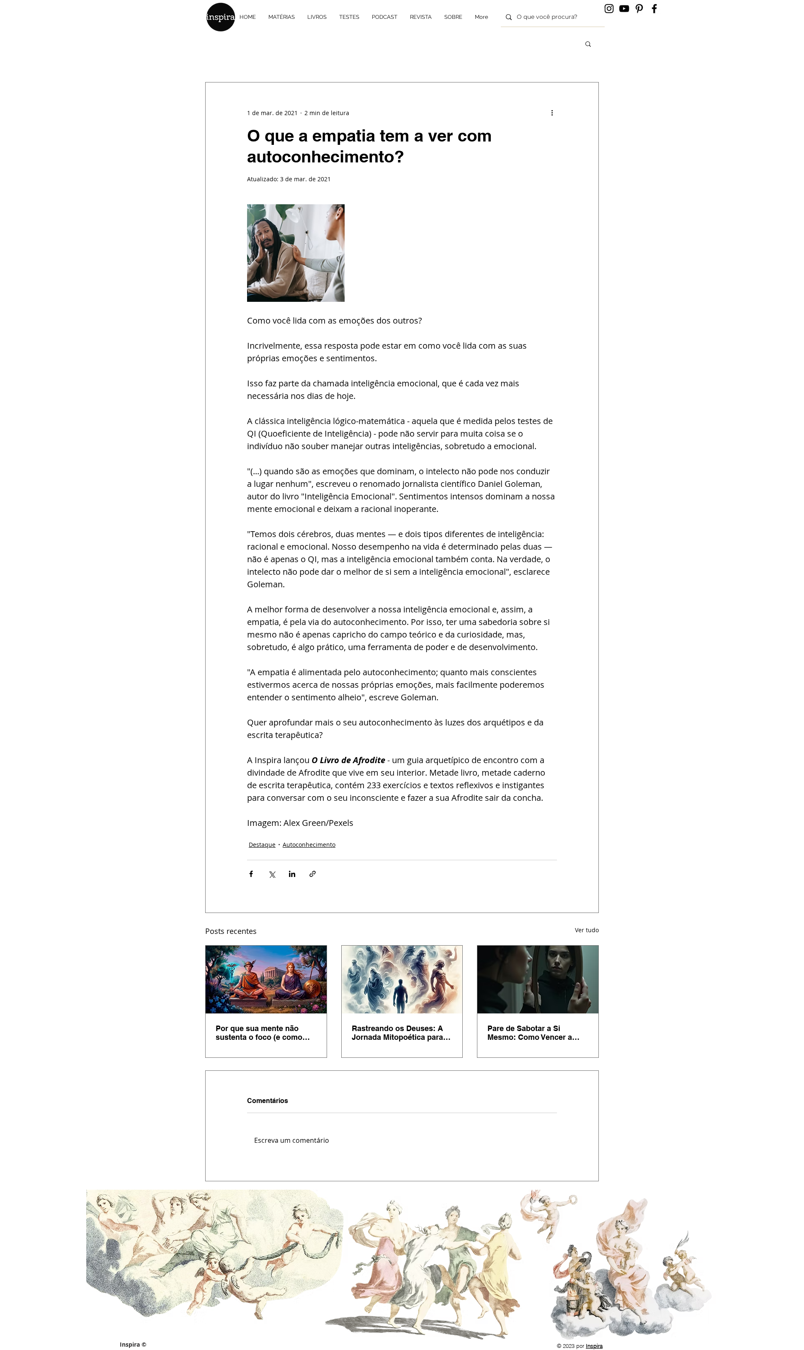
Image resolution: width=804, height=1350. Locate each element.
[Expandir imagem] (296, 253)
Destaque (262, 845)
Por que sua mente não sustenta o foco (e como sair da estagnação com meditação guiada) (259, 1032)
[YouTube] (624, 9)
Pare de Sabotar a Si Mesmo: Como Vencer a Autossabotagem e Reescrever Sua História (530, 1032)
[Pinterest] (639, 9)
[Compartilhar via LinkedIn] (292, 874)
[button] (588, 43)
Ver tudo (587, 930)
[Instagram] (609, 9)
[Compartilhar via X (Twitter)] (272, 874)
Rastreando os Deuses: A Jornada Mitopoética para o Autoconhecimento (401, 1032)
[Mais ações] (552, 113)
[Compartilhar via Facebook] (251, 874)
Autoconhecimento (309, 845)
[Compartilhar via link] (313, 874)
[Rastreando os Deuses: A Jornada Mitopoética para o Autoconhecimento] (402, 979)
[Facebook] (654, 9)
